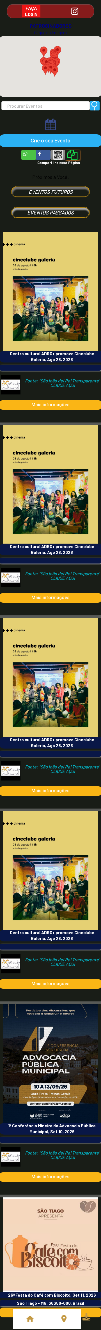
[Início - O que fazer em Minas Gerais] (30, 1319)
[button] (45, 69)
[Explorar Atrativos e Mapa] (64, 1319)
